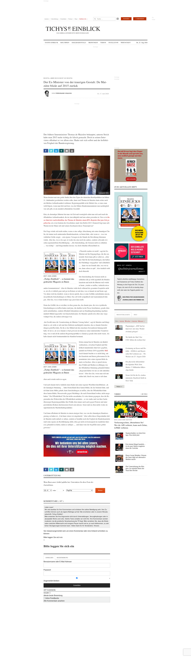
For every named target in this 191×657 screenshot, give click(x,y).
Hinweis (96, 526)
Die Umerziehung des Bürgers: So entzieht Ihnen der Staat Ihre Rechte (135, 468)
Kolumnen (64, 42)
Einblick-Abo (82, 19)
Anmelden (126, 19)
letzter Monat (137, 321)
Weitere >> (119, 386)
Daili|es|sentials (79, 42)
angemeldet (57, 531)
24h (116, 321)
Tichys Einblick (51, 42)
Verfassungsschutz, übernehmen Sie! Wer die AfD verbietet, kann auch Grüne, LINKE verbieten (130, 425)
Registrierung (62, 558)
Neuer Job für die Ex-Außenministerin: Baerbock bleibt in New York (136, 378)
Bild (106, 350)
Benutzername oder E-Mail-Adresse (58, 562)
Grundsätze (63, 19)
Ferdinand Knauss (64, 93)
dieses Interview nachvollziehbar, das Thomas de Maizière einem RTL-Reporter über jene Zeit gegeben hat (77, 220)
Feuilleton (113, 42)
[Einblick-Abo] (130, 217)
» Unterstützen (139, 19)
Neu (135, 315)
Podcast (70, 19)
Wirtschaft (126, 42)
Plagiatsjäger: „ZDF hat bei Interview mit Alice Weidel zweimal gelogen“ (135, 329)
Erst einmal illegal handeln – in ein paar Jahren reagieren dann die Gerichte (135, 446)
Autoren (46, 19)
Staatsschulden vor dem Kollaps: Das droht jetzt (136, 434)
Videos (103, 42)
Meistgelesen (123, 315)
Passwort (47, 570)
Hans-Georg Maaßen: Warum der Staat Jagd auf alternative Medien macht (136, 457)
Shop (75, 19)
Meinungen (93, 42)
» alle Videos (144, 394)
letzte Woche (125, 321)
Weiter (100, 490)
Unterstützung (54, 19)
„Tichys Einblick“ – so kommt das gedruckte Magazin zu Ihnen (59, 280)
